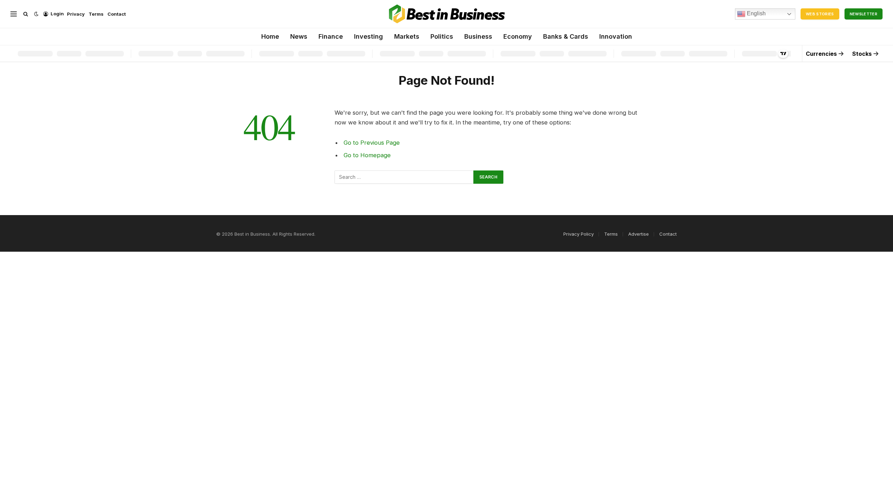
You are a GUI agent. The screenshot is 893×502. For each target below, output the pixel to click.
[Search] (25, 14)
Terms (96, 14)
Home (270, 36)
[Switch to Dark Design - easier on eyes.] (36, 14)
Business (478, 36)
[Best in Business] (446, 14)
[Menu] (13, 14)
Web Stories (820, 14)
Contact (116, 14)
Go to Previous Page (372, 142)
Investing (368, 36)
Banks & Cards (565, 36)
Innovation (615, 36)
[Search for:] (404, 177)
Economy (517, 36)
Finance (330, 36)
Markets (406, 36)
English (755, 13)
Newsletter (863, 14)
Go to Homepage (367, 155)
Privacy (76, 14)
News (298, 36)
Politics (441, 36)
